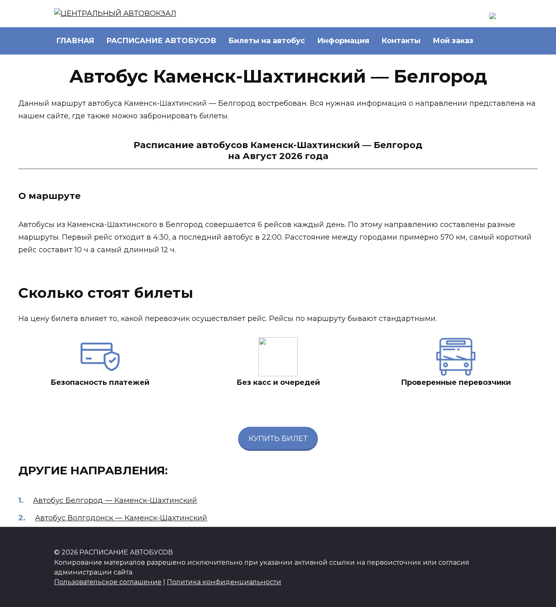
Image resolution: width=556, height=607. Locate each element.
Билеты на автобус (266, 40)
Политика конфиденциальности (224, 582)
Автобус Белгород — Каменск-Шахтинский (115, 500)
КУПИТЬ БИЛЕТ (278, 438)
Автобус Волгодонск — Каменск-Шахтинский (121, 517)
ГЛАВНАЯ (75, 40)
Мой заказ (453, 40)
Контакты (400, 40)
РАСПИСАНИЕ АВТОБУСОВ (161, 40)
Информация (343, 40)
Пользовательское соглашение (108, 582)
